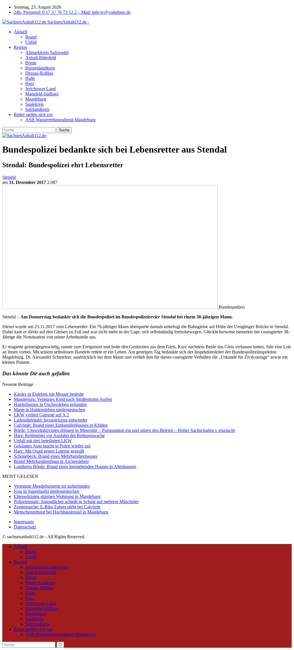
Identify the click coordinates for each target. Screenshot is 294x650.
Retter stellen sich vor (33, 114)
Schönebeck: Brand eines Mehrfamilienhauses (55, 456)
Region (20, 47)
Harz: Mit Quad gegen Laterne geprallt (49, 451)
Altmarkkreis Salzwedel (47, 52)
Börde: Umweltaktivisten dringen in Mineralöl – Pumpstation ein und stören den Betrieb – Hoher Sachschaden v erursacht (124, 430)
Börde (30, 62)
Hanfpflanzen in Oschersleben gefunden (50, 404)
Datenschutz (25, 526)
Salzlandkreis (37, 109)
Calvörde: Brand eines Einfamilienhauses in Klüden (61, 425)
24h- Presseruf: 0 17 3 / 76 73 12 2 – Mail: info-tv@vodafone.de (72, 12)
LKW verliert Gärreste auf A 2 (41, 414)
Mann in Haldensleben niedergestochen (49, 409)
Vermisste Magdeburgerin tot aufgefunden (52, 486)
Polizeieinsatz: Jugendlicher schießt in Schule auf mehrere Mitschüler (76, 501)
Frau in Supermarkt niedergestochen (46, 491)
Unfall (31, 42)
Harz (29, 83)
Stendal (9, 177)
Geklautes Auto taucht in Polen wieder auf (52, 445)
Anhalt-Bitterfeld (40, 57)
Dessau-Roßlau (39, 73)
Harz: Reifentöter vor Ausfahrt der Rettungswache (59, 435)
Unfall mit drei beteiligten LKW (43, 440)
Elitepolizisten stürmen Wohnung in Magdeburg (57, 496)
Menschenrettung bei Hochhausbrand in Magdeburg (61, 511)
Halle (30, 78)
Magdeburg (35, 99)
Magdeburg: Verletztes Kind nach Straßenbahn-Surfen (63, 399)
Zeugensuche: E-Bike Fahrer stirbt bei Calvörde (57, 506)
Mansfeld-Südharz (42, 93)
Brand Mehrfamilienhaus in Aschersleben (51, 461)
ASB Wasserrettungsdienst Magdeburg (60, 119)
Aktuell (20, 31)
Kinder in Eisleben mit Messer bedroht (49, 394)
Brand (30, 36)
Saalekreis (34, 104)
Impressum (24, 521)
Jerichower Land (40, 88)
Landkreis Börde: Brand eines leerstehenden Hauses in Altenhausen (75, 466)
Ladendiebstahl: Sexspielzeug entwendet (50, 420)
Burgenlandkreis (40, 68)
